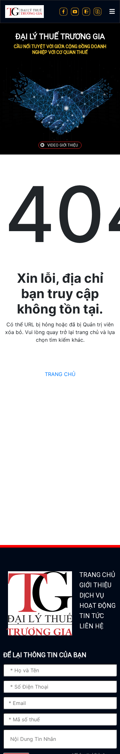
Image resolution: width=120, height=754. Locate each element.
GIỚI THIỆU (95, 585)
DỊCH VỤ (91, 595)
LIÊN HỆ (91, 626)
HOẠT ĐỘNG (97, 605)
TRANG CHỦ (60, 374)
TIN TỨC (91, 616)
